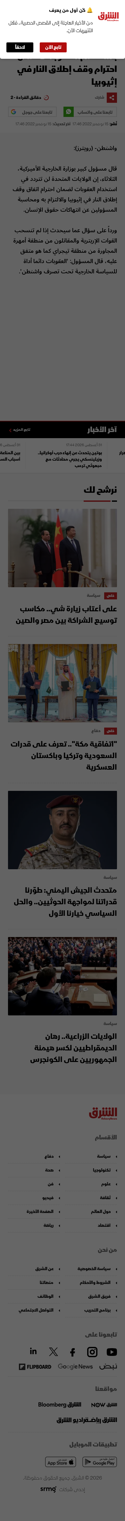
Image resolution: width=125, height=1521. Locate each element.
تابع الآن (53, 47)
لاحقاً (20, 47)
